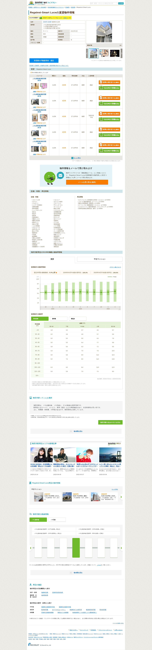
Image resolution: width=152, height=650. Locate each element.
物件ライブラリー (78, 637)
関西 (51, 639)
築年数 (54, 318)
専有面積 (35, 318)
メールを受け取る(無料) (87, 182)
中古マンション (98, 633)
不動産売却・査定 (47, 637)
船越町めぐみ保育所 (76, 609)
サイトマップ (84, 630)
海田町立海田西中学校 (48, 607)
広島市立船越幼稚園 (47, 612)
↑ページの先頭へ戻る (118, 623)
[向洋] (88, 548)
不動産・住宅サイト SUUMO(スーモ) (38, 633)
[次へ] (121, 497)
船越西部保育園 (90, 609)
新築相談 (55, 637)
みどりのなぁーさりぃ (59, 609)
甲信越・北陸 (42, 639)
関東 (37, 639)
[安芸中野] (63, 548)
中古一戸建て (114, 633)
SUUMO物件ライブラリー (56, 7)
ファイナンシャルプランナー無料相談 (93, 637)
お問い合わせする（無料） (109, 82)
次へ (121, 548)
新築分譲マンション (88, 633)
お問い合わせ (118, 630)
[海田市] (76, 548)
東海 (48, 639)
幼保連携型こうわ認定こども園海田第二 (84, 612)
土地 (119, 633)
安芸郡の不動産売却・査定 (44, 60)
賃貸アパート (65, 633)
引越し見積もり (62, 637)
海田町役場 (44, 592)
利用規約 (93, 630)
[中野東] (50, 548)
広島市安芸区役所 (57, 592)
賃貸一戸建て (72, 633)
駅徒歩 (73, 318)
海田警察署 (44, 595)
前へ (31, 548)
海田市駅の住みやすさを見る (110, 422)
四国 (54, 639)
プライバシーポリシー (105, 630)
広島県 (67, 7)
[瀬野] (38, 548)
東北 (34, 639)
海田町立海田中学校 (65, 607)
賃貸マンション (57, 633)
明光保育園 (103, 609)
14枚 (34, 107)
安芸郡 (73, 7)
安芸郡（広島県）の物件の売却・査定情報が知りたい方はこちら (48, 65)
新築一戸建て (106, 633)
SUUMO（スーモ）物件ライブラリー (42, 3)
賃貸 (65, 18)
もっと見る (115, 489)
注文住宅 (30, 637)
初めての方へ (74, 630)
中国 (58, 639)
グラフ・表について (115, 267)
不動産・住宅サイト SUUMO (37, 7)
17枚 (34, 122)
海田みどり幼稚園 (63, 612)
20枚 (34, 91)
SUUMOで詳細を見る (109, 88)
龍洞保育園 (44, 609)
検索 (121, 3)
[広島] (113, 548)
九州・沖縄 (62, 639)
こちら (99, 565)
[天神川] (101, 548)
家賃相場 (79, 633)
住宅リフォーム (38, 637)
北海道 (30, 639)
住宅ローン (70, 637)
